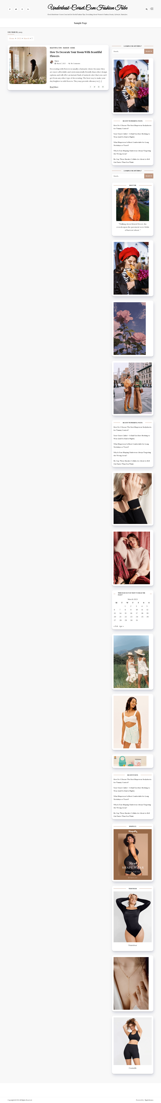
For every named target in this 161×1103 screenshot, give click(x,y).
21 (120, 617)
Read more (54, 87)
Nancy (57, 61)
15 (125, 613)
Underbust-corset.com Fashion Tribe (87, 8)
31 (137, 620)
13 (115, 613)
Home (72, 48)
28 (120, 620)
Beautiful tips (56, 48)
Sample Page (80, 22)
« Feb (116, 626)
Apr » (121, 626)
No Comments (75, 63)
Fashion (66, 48)
